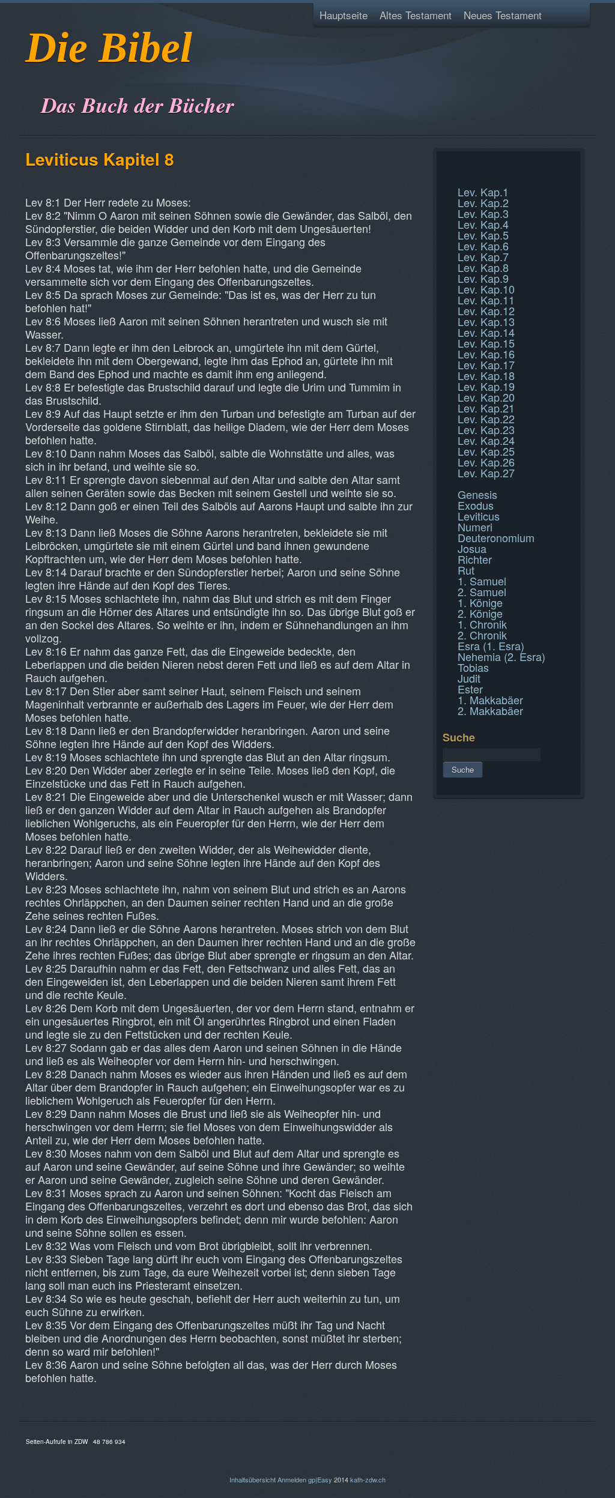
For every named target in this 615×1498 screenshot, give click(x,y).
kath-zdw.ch (368, 1479)
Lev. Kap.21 (486, 407)
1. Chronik (482, 624)
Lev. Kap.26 (486, 462)
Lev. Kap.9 (483, 278)
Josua (472, 548)
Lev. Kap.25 (486, 451)
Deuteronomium (496, 537)
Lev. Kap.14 (486, 332)
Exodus (476, 505)
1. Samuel (482, 580)
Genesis (477, 494)
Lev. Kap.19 (486, 386)
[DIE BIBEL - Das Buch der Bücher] (29, 75)
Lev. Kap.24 (486, 440)
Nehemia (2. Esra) (501, 656)
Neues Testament (503, 14)
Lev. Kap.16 (486, 353)
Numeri (475, 526)
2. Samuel (482, 591)
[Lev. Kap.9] (444, 179)
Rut (466, 570)
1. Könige (480, 602)
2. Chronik (482, 634)
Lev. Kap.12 (486, 310)
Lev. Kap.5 (483, 235)
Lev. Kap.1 (483, 191)
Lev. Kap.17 (486, 364)
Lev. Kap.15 (486, 343)
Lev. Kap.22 (486, 418)
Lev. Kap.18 (486, 375)
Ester (470, 688)
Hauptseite (344, 14)
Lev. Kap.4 (483, 224)
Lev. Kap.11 (486, 299)
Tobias (473, 667)
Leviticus (479, 516)
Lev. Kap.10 (486, 289)
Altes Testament (416, 14)
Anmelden (291, 1479)
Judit (469, 678)
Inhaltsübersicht (252, 1479)
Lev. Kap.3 (483, 213)
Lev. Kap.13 (486, 321)
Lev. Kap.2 (483, 202)
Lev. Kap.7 (483, 256)
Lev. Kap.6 (483, 245)
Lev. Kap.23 (486, 429)
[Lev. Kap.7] (444, 164)
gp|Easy (320, 1479)
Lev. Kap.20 (486, 397)
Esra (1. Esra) (491, 645)
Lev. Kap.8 (483, 267)
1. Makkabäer (490, 699)
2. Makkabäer (490, 710)
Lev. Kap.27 (486, 472)
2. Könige (480, 613)
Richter (475, 559)
